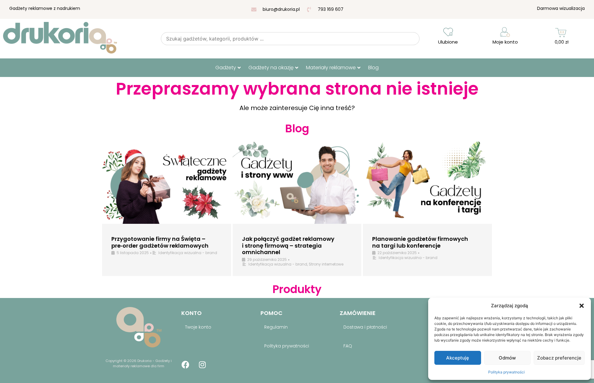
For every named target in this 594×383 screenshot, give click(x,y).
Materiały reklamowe (331, 67)
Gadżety (225, 67)
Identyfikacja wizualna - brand (187, 252)
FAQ (347, 346)
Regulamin (276, 327)
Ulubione (448, 42)
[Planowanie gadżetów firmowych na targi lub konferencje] (427, 182)
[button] (582, 306)
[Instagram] (202, 364)
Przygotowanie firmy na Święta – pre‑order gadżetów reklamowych (160, 242)
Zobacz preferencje (559, 358)
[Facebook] (185, 364)
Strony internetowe (326, 264)
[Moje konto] (505, 32)
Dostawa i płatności (365, 327)
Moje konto (505, 42)
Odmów (507, 358)
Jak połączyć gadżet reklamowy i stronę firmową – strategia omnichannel (288, 245)
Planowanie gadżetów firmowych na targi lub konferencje (420, 242)
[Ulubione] (448, 32)
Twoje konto (198, 327)
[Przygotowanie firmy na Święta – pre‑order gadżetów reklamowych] (166, 182)
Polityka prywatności (506, 372)
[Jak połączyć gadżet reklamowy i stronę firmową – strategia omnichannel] (297, 182)
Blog (373, 67)
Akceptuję (457, 358)
